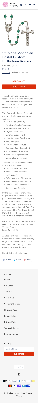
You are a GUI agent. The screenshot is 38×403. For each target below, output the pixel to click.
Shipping (6, 72)
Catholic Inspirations (17, 393)
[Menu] (34, 4)
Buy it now (19, 87)
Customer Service (12, 304)
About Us (8, 291)
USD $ (18, 367)
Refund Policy (10, 316)
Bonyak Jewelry (11, 334)
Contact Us (9, 298)
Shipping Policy (11, 310)
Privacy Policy (10, 322)
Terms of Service (11, 328)
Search (7, 279)
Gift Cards (8, 285)
